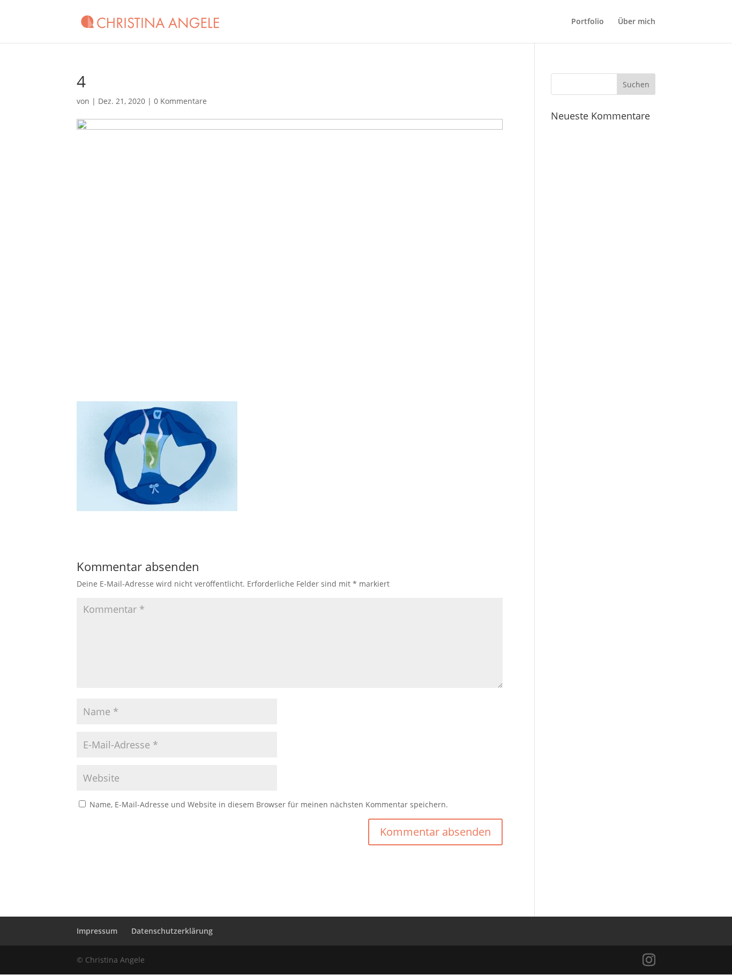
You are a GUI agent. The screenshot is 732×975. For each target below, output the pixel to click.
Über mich (636, 22)
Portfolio (587, 22)
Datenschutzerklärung (172, 931)
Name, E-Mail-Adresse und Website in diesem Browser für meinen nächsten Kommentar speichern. (268, 804)
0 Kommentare (180, 101)
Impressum (97, 931)
